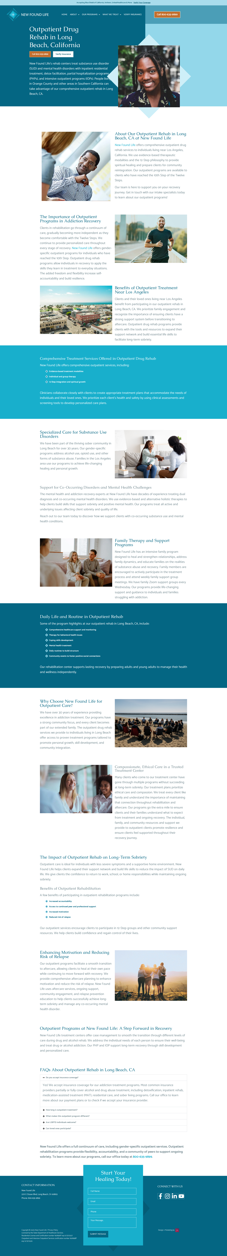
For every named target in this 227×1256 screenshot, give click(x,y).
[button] (113, 1078)
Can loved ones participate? (58, 1128)
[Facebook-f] (160, 1196)
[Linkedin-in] (174, 1196)
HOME (64, 14)
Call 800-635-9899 (40, 54)
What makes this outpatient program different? (68, 1116)
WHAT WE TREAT (111, 14)
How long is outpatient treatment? (62, 1110)
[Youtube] (181, 1196)
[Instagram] (167, 1196)
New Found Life (125, 145)
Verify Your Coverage (141, 2)
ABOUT (73, 14)
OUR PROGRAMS (89, 14)
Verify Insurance (133, 14)
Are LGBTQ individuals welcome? (61, 1122)
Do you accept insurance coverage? (62, 1077)
